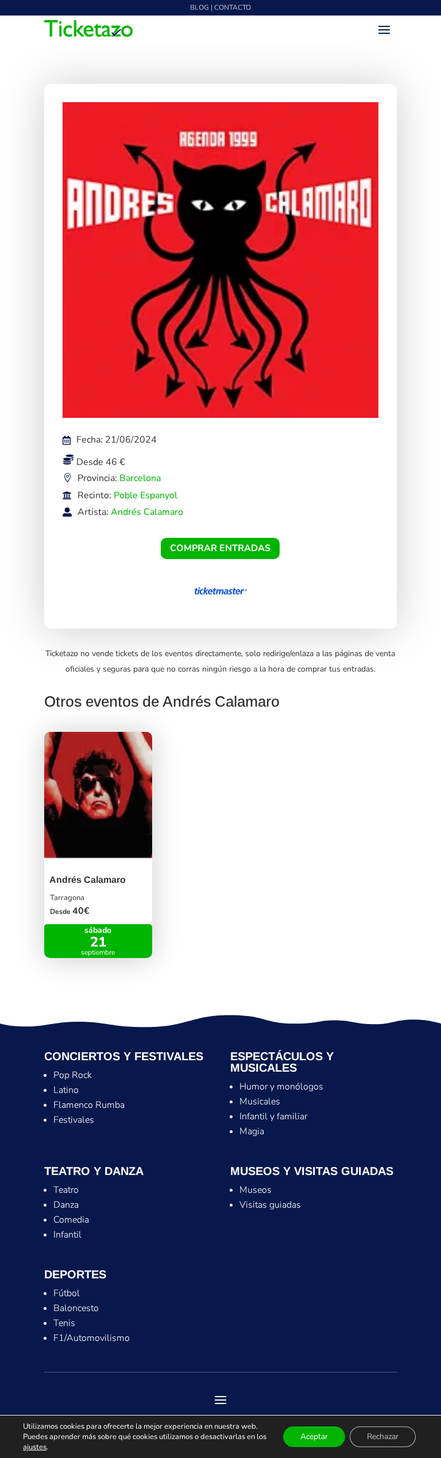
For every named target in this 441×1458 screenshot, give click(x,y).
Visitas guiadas (270, 1205)
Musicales (259, 1101)
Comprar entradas (220, 548)
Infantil (67, 1234)
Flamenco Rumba (89, 1105)
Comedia (71, 1219)
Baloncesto (76, 1308)
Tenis (64, 1323)
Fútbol (66, 1293)
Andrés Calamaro (147, 512)
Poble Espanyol (145, 495)
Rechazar (383, 1436)
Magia (251, 1131)
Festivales (73, 1120)
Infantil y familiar (273, 1116)
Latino (66, 1090)
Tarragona (67, 898)
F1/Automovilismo (91, 1338)
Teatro (66, 1190)
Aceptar (314, 1436)
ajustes (35, 1447)
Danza (66, 1205)
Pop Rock (72, 1075)
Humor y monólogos (281, 1086)
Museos (255, 1190)
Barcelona (140, 478)
